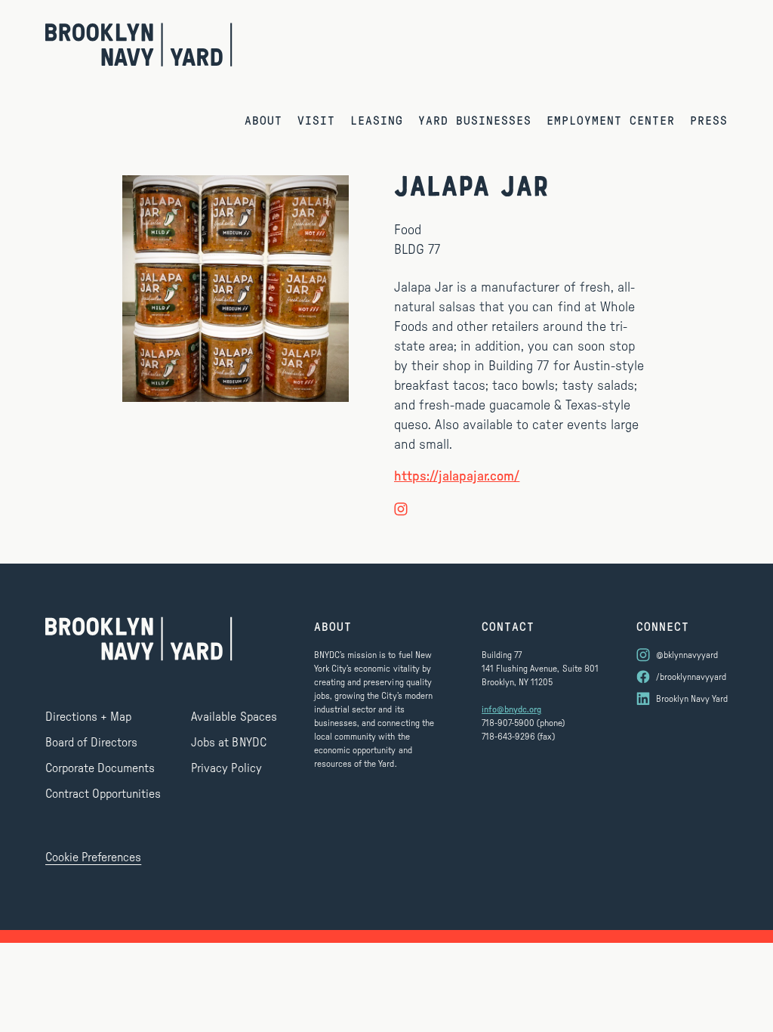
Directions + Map (88, 717)
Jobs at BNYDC (228, 743)
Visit (316, 120)
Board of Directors (91, 743)
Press (709, 120)
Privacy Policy (226, 768)
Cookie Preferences (93, 857)
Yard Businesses (474, 120)
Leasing (376, 120)
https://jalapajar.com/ (456, 477)
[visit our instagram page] (401, 508)
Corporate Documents (100, 768)
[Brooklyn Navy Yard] (139, 44)
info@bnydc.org (511, 709)
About (263, 120)
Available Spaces (233, 717)
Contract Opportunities (103, 794)
